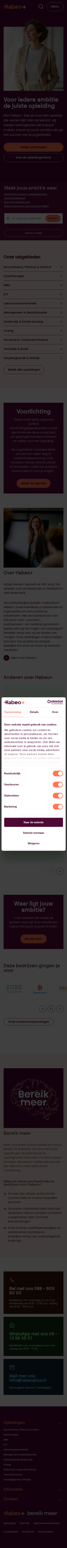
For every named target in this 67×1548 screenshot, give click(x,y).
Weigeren (33, 843)
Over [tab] (55, 712)
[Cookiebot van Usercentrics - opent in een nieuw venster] (48, 702)
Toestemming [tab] (12, 712)
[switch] (58, 784)
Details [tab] (34, 712)
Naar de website (34, 822)
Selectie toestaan (33, 832)
